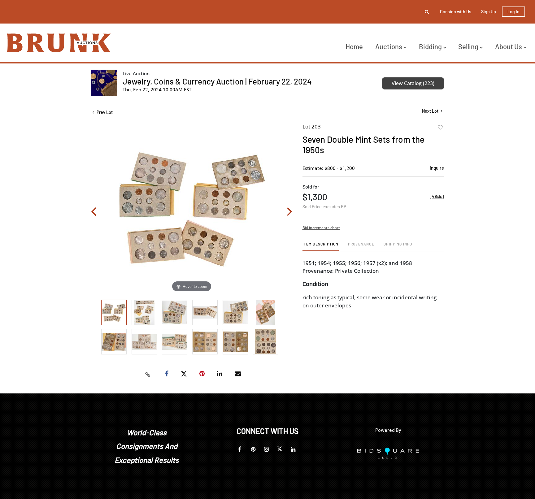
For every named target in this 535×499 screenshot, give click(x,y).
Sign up (488, 11)
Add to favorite (440, 127)
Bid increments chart (321, 227)
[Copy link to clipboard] (148, 374)
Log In (513, 11)
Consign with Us (455, 11)
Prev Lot (104, 112)
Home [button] (354, 46)
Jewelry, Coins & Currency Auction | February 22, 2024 (217, 81)
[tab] (320, 246)
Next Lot (430, 111)
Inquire (437, 168)
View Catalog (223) (413, 83)
